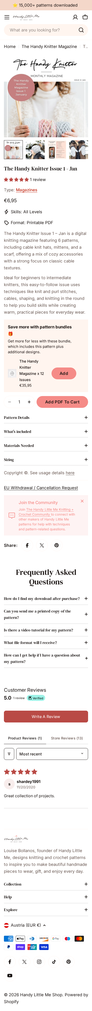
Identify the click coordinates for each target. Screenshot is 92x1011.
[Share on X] (42, 545)
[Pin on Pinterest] (57, 545)
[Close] (82, 501)
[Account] (75, 17)
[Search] (81, 30)
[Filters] (9, 754)
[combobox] (46, 30)
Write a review (46, 716)
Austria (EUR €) (26, 925)
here (70, 472)
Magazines (26, 189)
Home (10, 46)
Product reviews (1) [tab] (25, 738)
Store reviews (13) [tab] (67, 738)
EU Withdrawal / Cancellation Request (41, 487)
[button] (17, 179)
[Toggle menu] (7, 17)
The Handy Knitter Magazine (49, 46)
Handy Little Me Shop (41, 994)
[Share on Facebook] (27, 545)
